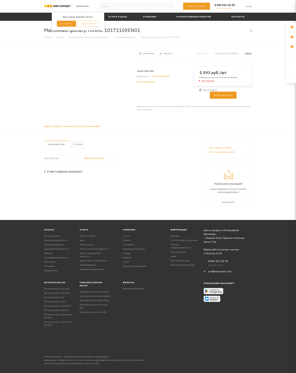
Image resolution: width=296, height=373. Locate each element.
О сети (126, 236)
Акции (173, 256)
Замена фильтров (88, 265)
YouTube (240, 333)
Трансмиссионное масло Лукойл (95, 296)
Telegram (232, 333)
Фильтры (48, 253)
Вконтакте (216, 333)
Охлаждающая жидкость (56, 257)
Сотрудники (128, 244)
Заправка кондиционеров (92, 269)
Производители (178, 252)
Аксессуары (50, 262)
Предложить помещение (134, 266)
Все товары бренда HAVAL (222, 152)
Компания (129, 229)
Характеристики (56, 144)
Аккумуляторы (51, 270)
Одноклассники (248, 333)
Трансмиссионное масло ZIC (93, 312)
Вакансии (127, 257)
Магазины (175, 236)
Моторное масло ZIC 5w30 (57, 293)
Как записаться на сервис (183, 265)
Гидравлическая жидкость (56, 249)
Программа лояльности (134, 249)
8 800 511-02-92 (225, 5)
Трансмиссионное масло (55, 240)
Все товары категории (220, 147)
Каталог (49, 229)
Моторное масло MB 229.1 (56, 310)
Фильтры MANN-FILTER (133, 288)
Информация (179, 229)
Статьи (126, 262)
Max (224, 333)
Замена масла (86, 244)
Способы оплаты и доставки (184, 240)
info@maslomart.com (219, 271)
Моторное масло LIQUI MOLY (57, 306)
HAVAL (248, 53)
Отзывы (78, 144)
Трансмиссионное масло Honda (94, 291)
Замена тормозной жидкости (94, 249)
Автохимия (49, 266)
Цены (82, 240)
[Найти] (170, 6)
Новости (127, 240)
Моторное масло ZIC (54, 297)
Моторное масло (52, 236)
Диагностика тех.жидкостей (93, 260)
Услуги (84, 229)
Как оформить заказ (180, 260)
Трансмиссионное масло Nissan (94, 300)
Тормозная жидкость (54, 244)
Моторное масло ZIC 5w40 (57, 288)
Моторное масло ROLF (55, 301)
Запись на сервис (88, 236)
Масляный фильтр (161, 76)
